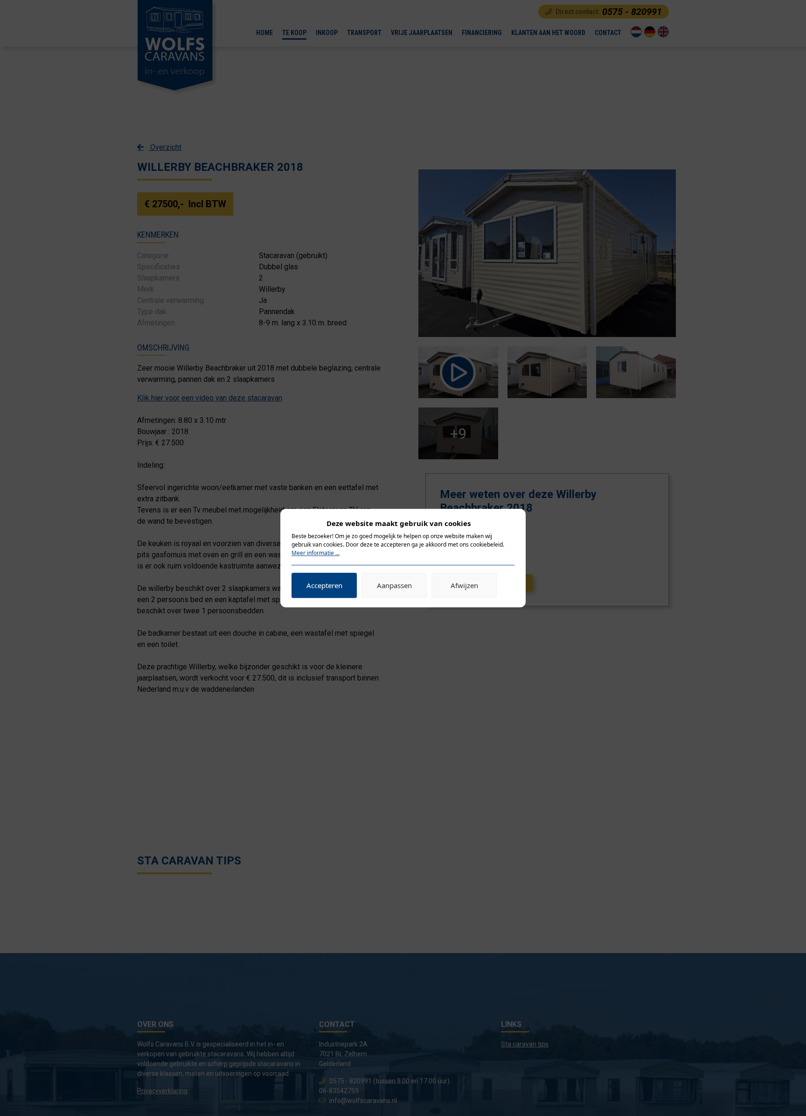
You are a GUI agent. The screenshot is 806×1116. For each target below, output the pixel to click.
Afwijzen (464, 585)
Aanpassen (394, 585)
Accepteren (324, 585)
